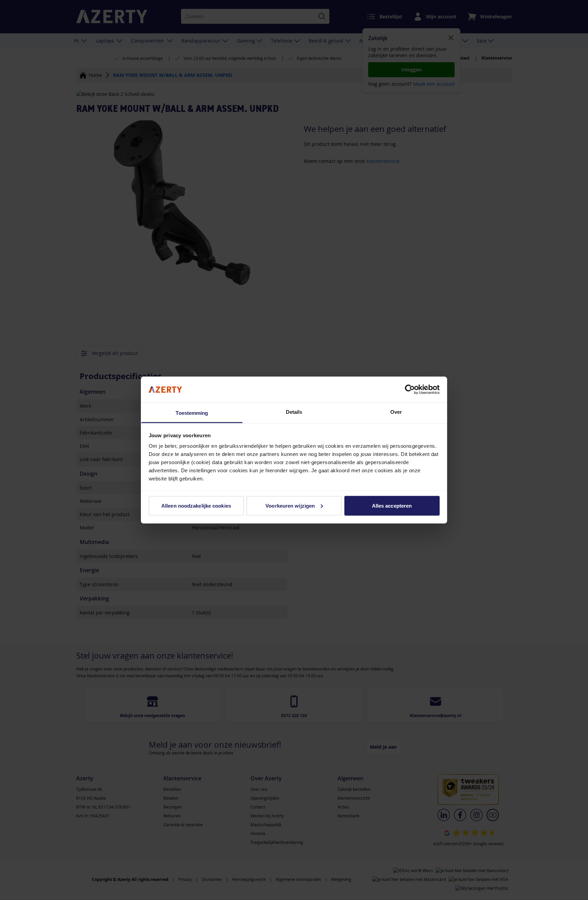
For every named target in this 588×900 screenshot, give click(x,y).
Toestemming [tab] (192, 413)
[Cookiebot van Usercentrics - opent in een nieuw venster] (410, 389)
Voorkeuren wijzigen (290, 505)
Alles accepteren (392, 505)
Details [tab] (294, 412)
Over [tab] (396, 412)
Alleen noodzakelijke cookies (196, 505)
